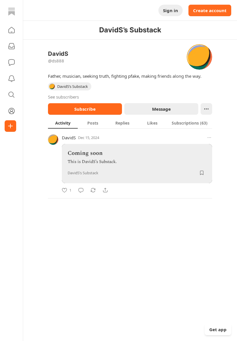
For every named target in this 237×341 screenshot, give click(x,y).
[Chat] (11, 62)
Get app (218, 329)
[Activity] (11, 79)
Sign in (170, 10)
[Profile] (11, 111)
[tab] (63, 123)
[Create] (10, 126)
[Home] (11, 11)
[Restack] (93, 190)
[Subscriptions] (11, 46)
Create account (210, 10)
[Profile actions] (206, 109)
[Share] (105, 190)
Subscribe (85, 109)
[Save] (201, 172)
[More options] (209, 137)
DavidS (69, 137)
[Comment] (81, 190)
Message (161, 109)
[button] (11, 30)
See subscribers (63, 97)
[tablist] (130, 123)
